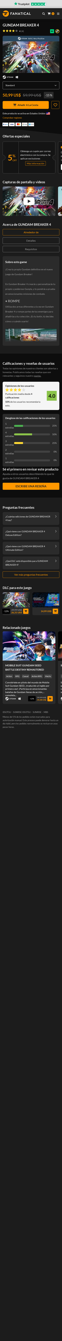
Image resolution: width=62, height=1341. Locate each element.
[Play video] (29, 201)
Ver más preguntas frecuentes (31, 574)
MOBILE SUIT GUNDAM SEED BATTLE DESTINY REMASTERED (24, 667)
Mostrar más (29, 339)
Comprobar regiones (12, 117)
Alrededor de (31, 232)
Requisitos (31, 249)
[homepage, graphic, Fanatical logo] (17, 13)
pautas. (37, 375)
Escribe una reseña (31, 486)
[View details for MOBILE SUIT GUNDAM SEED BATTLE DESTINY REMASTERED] (29, 646)
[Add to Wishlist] (55, 105)
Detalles (31, 240)
